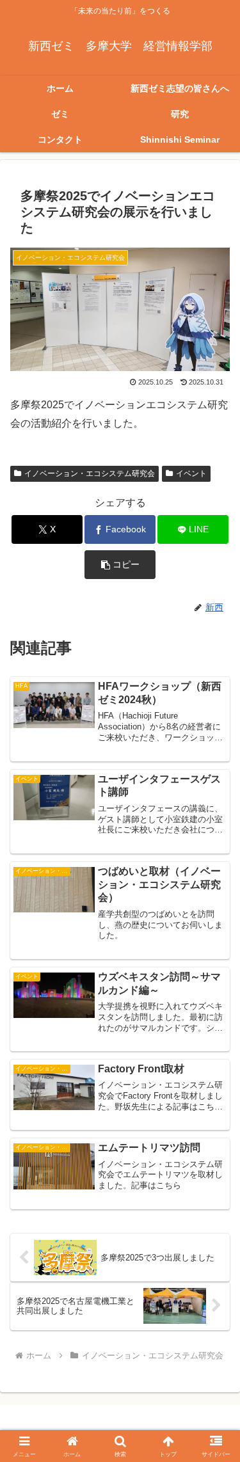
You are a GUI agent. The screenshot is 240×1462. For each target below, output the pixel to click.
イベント (191, 473)
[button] (120, 564)
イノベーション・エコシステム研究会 (89, 473)
